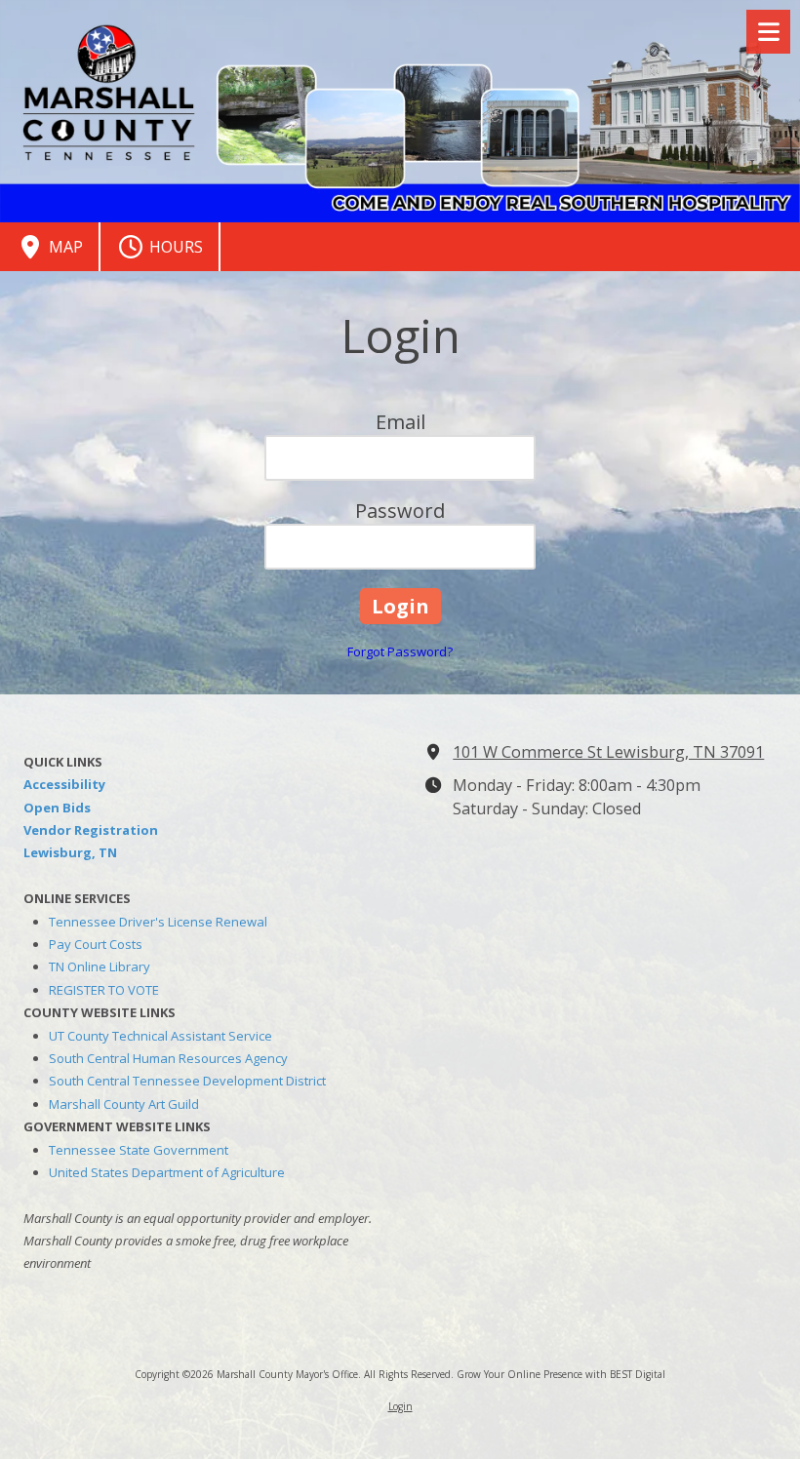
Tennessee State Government (138, 1150)
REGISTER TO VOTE (104, 990)
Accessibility (64, 784)
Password (400, 510)
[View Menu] (768, 32)
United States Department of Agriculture (167, 1172)
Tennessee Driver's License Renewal (158, 921)
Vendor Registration (90, 830)
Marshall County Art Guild (124, 1104)
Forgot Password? (400, 651)
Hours (174, 246)
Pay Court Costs (95, 944)
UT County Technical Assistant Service (160, 1036)
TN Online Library (99, 966)
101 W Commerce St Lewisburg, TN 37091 (608, 752)
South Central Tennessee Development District (187, 1080)
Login (400, 1406)
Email (400, 422)
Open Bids (57, 807)
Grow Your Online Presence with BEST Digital (561, 1374)
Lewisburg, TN (70, 852)
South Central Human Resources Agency (168, 1058)
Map (64, 246)
